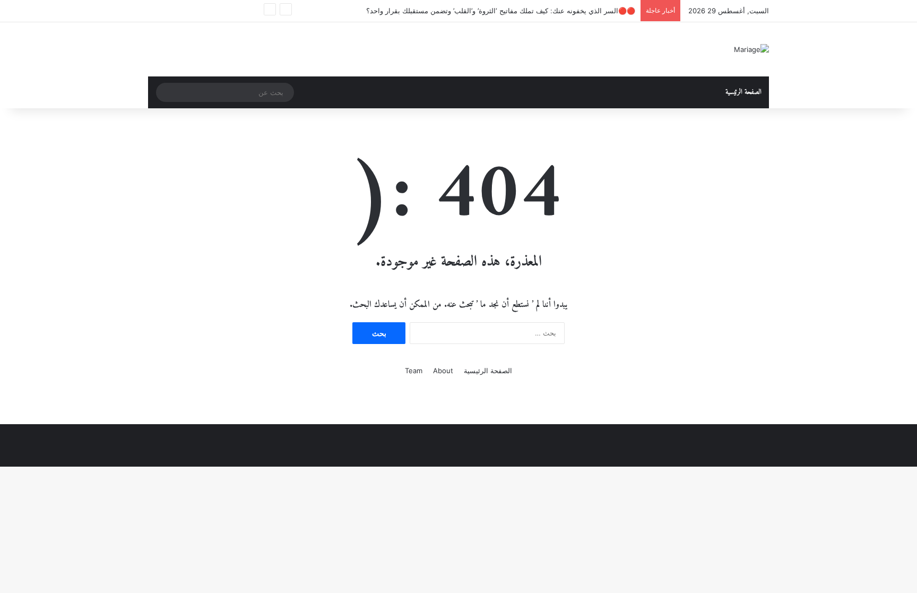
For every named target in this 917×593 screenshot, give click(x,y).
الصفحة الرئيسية (743, 92)
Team (413, 370)
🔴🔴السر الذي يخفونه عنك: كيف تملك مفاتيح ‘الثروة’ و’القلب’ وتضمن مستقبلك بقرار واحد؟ (500, 10)
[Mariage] (751, 49)
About (443, 370)
